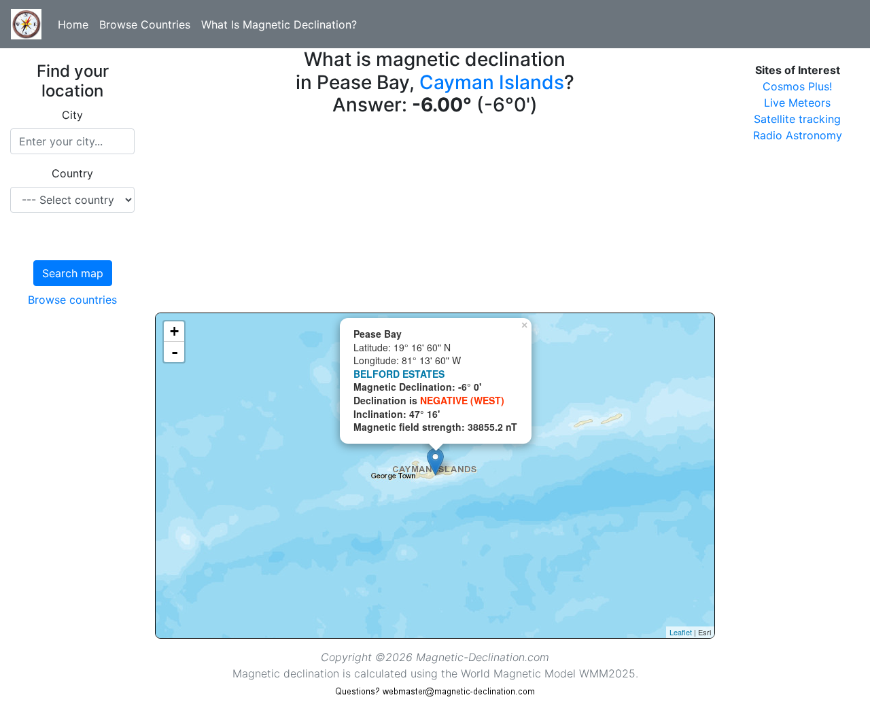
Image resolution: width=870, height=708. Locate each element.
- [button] (174, 351)
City (72, 115)
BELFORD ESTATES (399, 373)
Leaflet (680, 631)
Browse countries (72, 299)
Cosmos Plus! (797, 86)
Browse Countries (144, 24)
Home (73, 24)
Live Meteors (797, 102)
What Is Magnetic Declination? (279, 24)
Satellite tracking (797, 119)
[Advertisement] (434, 217)
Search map (72, 273)
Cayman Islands (491, 82)
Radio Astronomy (797, 135)
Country (72, 173)
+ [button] (174, 331)
